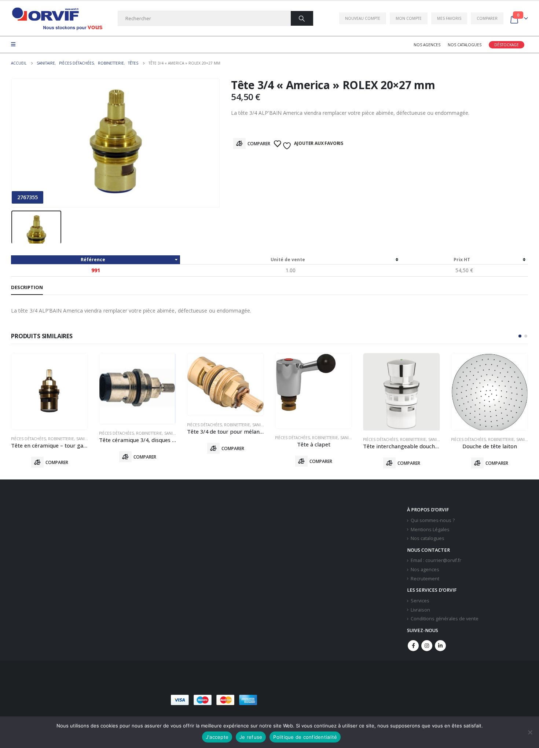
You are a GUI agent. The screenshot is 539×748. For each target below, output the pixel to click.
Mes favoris (449, 18)
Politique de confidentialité (305, 737)
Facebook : (413, 645)
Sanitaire (85, 438)
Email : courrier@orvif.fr (436, 560)
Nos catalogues (464, 44)
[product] (49, 391)
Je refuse (250, 737)
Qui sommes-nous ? (433, 520)
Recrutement (425, 579)
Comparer (487, 18)
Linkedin (440, 645)
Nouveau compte (362, 18)
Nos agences (427, 44)
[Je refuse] (530, 732)
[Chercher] (302, 18)
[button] (520, 336)
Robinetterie (61, 438)
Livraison (420, 610)
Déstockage (506, 44)
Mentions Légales (430, 529)
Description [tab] (27, 287)
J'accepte (217, 737)
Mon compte (409, 18)
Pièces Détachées (28, 438)
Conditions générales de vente (444, 619)
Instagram (426, 645)
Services (420, 601)
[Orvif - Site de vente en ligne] (57, 18)
